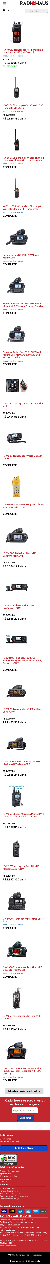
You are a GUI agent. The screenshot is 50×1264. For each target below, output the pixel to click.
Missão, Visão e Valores (9, 1141)
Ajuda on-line (5, 1174)
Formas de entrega (7, 1188)
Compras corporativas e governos (14, 1196)
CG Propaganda (33, 1261)
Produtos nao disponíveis (10, 1193)
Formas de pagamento (9, 1191)
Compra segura (6, 1179)
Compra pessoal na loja (9, 1199)
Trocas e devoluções (8, 1176)
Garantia (3, 1181)
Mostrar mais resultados (24, 1091)
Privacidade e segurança (10, 1171)
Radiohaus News (24, 1148)
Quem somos (5, 1139)
